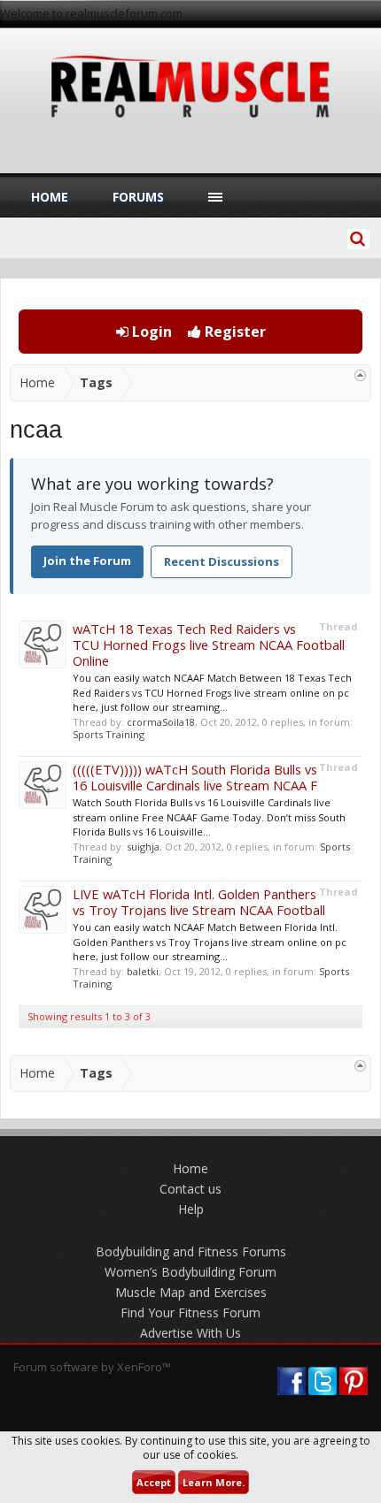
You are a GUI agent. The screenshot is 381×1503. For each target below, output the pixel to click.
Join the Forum (87, 560)
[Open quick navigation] (360, 375)
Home (49, 196)
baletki (143, 971)
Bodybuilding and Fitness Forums (191, 1251)
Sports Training (108, 734)
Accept (153, 1482)
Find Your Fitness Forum (190, 1312)
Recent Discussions (221, 561)
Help (191, 1209)
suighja (143, 846)
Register (233, 331)
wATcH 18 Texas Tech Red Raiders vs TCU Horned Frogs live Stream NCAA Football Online (209, 644)
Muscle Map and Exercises (191, 1292)
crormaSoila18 (161, 722)
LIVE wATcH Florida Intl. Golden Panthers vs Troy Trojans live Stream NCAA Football (199, 902)
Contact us (190, 1188)
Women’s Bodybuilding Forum (190, 1271)
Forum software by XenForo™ (92, 1367)
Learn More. (214, 1482)
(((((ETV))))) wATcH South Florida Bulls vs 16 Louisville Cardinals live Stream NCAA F (195, 777)
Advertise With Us (190, 1332)
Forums (138, 196)
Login (150, 331)
